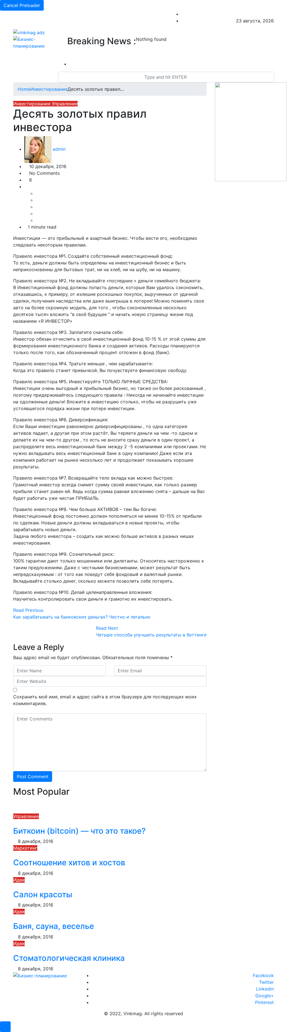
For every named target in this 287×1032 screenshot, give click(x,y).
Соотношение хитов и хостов (69, 862)
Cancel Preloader (22, 5)
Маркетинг (25, 848)
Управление (65, 103)
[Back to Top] (5, 1026)
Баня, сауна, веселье (53, 926)
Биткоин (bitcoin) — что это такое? (79, 831)
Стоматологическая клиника (69, 958)
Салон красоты (42, 894)
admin (58, 149)
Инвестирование (49, 89)
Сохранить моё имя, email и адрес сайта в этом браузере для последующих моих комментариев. (105, 700)
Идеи (19, 880)
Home (24, 89)
